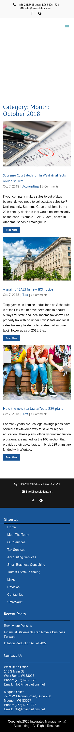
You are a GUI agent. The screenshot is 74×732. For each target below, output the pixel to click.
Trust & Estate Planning (23, 572)
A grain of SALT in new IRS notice (28, 289)
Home (11, 527)
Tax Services (16, 549)
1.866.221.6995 (25, 5)
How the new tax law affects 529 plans (33, 408)
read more (11, 230)
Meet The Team (18, 534)
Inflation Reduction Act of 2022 (25, 643)
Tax (25, 295)
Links (11, 579)
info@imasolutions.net (29, 709)
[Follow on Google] (40, 13)
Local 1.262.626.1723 (46, 5)
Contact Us (15, 594)
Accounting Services (21, 557)
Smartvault (14, 602)
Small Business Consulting (26, 564)
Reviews (13, 587)
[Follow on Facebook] (32, 13)
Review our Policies (18, 625)
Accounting (30, 186)
